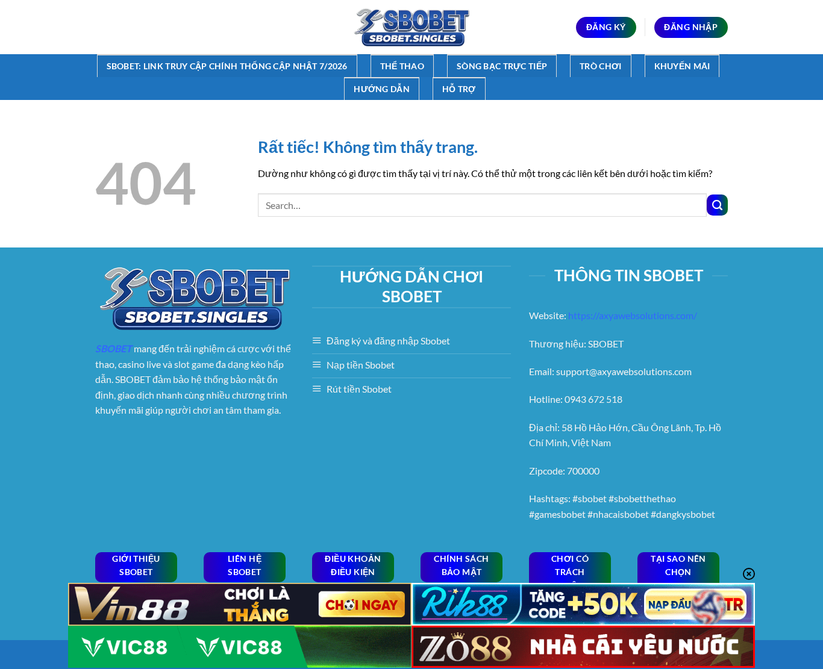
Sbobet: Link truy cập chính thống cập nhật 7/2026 (227, 66)
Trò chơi (600, 66)
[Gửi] (717, 205)
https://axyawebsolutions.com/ (632, 315)
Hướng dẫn (382, 89)
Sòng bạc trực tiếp (502, 66)
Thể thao (402, 66)
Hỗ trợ (459, 89)
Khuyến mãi (682, 66)
